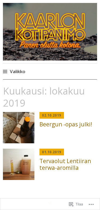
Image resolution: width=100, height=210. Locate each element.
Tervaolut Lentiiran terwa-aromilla (65, 164)
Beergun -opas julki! (65, 124)
